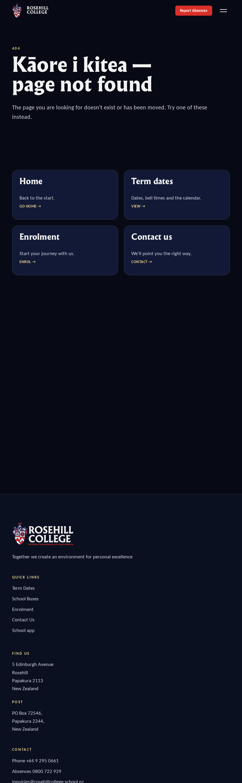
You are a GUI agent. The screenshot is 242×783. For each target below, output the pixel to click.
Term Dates (23, 588)
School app (23, 630)
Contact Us (23, 620)
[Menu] (223, 10)
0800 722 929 (46, 771)
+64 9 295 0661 (42, 761)
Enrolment (23, 609)
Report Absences (193, 10)
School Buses (25, 599)
